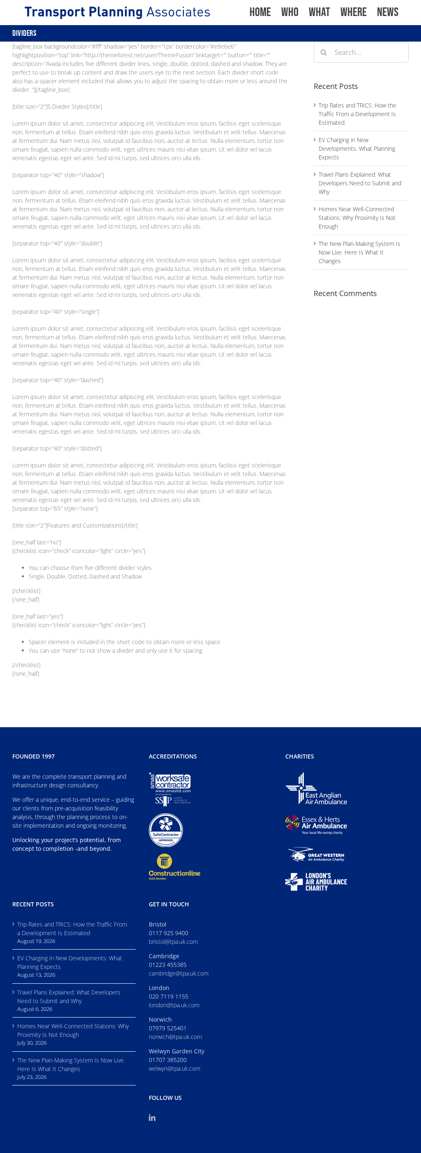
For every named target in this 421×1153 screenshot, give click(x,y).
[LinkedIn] (152, 1117)
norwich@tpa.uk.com (175, 1037)
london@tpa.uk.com (174, 1005)
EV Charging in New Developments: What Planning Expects (357, 148)
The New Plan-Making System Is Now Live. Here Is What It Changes (359, 252)
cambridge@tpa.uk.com (178, 973)
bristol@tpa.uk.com (173, 941)
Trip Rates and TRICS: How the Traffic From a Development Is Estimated (357, 113)
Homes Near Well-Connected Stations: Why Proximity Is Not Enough (357, 217)
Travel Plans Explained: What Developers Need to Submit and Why (360, 183)
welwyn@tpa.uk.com (174, 1068)
